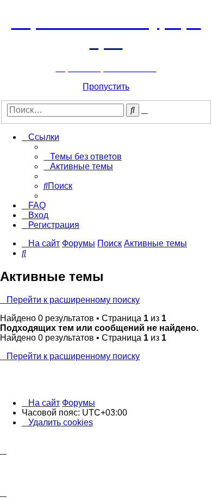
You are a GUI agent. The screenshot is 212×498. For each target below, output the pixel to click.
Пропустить (106, 86)
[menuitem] (82, 156)
